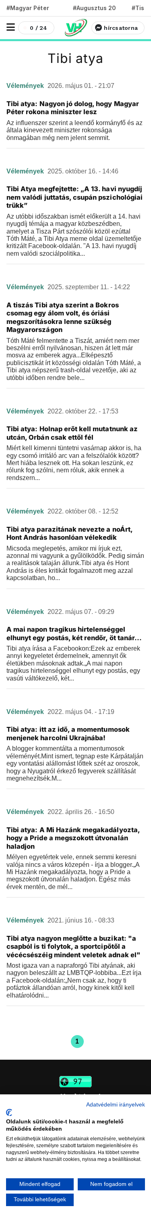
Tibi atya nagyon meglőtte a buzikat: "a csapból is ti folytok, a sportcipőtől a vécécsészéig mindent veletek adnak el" (73, 946)
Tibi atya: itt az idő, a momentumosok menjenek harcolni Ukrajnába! (68, 733)
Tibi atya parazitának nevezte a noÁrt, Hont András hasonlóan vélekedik (69, 533)
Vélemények (26, 85)
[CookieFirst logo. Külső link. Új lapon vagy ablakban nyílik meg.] (9, 1112)
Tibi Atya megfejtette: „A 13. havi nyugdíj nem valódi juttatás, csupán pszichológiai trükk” (74, 197)
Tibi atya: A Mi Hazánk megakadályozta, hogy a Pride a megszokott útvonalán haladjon (73, 838)
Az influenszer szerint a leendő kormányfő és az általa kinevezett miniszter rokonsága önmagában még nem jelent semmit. (74, 130)
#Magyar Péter (27, 7)
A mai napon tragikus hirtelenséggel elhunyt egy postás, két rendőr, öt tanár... (74, 633)
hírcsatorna (121, 28)
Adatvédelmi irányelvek (115, 1105)
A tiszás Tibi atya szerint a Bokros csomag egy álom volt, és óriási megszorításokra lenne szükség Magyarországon (62, 317)
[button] (10, 27)
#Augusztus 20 (94, 7)
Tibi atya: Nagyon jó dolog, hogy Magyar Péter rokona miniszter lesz (72, 108)
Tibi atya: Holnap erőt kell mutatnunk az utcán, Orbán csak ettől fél (72, 433)
